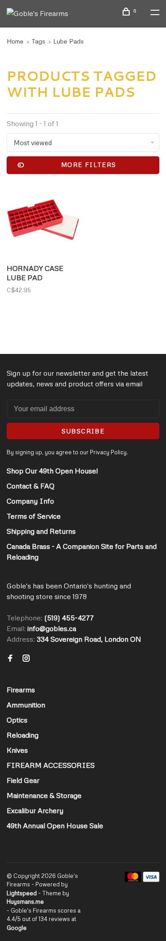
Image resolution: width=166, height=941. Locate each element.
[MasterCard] (133, 879)
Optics (17, 719)
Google (17, 927)
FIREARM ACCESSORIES (51, 765)
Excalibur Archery (35, 810)
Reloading (23, 735)
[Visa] (151, 879)
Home (15, 41)
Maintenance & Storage (44, 795)
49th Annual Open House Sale (55, 825)
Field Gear (23, 780)
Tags (38, 41)
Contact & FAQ (30, 485)
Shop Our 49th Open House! (52, 470)
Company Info (30, 500)
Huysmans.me (25, 901)
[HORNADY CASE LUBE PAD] (43, 221)
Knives (17, 750)
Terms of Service (34, 516)
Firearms (21, 689)
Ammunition (26, 704)
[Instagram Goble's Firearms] (26, 658)
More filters (88, 164)
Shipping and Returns (41, 531)
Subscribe (83, 431)
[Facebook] (10, 658)
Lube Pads (68, 41)
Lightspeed (22, 893)
